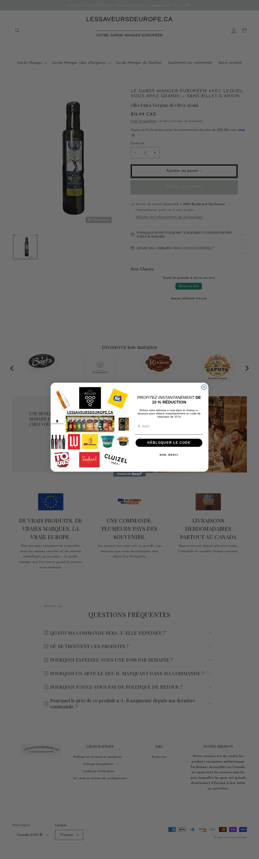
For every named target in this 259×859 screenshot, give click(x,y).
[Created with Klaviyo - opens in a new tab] (129, 474)
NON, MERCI (169, 454)
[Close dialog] (204, 387)
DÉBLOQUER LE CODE (169, 442)
